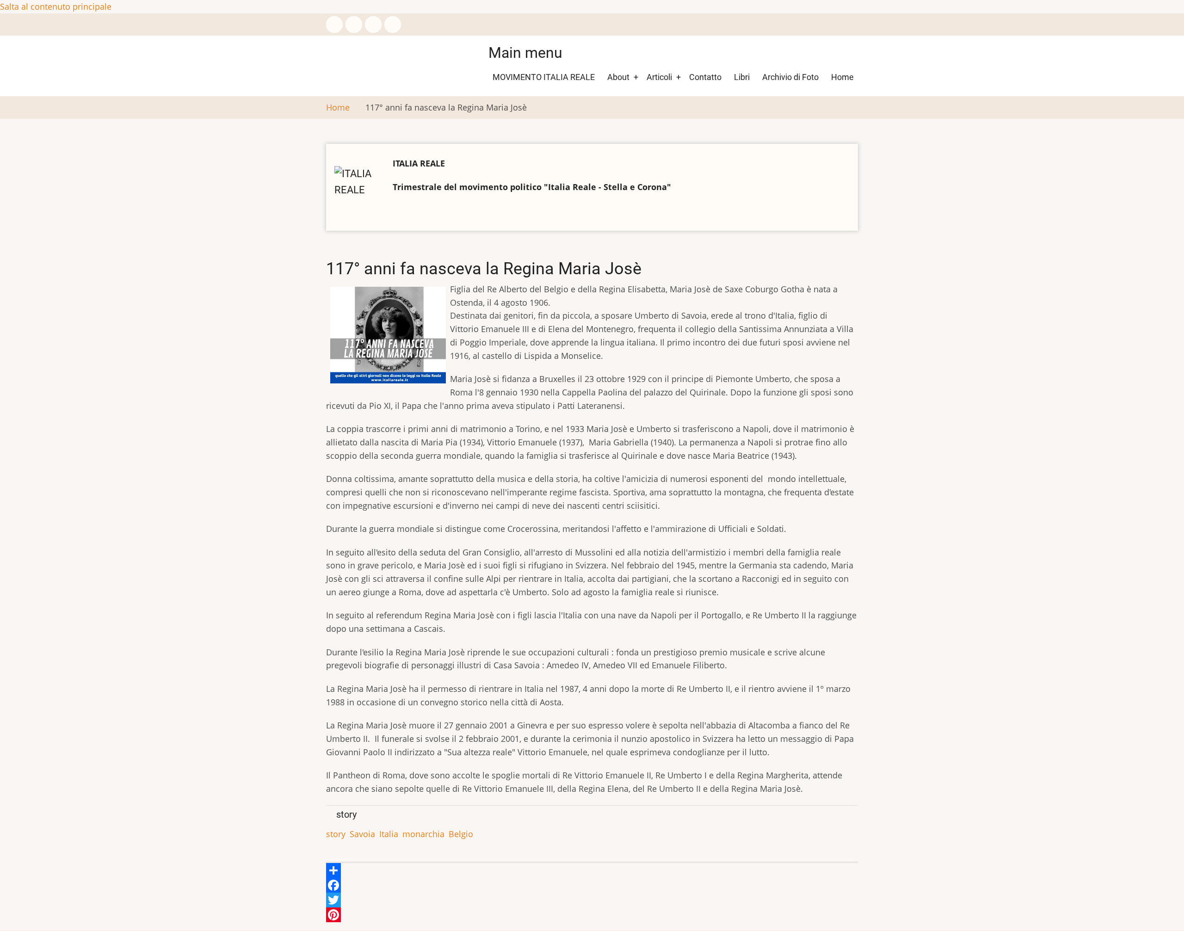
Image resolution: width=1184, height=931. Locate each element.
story (335, 833)
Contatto (705, 77)
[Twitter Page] (353, 24)
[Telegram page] (392, 24)
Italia (388, 833)
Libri (742, 77)
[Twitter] (592, 900)
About (618, 77)
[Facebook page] (334, 24)
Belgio (461, 833)
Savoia (362, 833)
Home (842, 77)
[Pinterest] (592, 914)
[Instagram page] (373, 24)
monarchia (423, 833)
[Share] (592, 870)
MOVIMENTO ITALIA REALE (544, 77)
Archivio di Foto (790, 77)
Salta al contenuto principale (55, 6)
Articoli (659, 77)
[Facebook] (592, 885)
